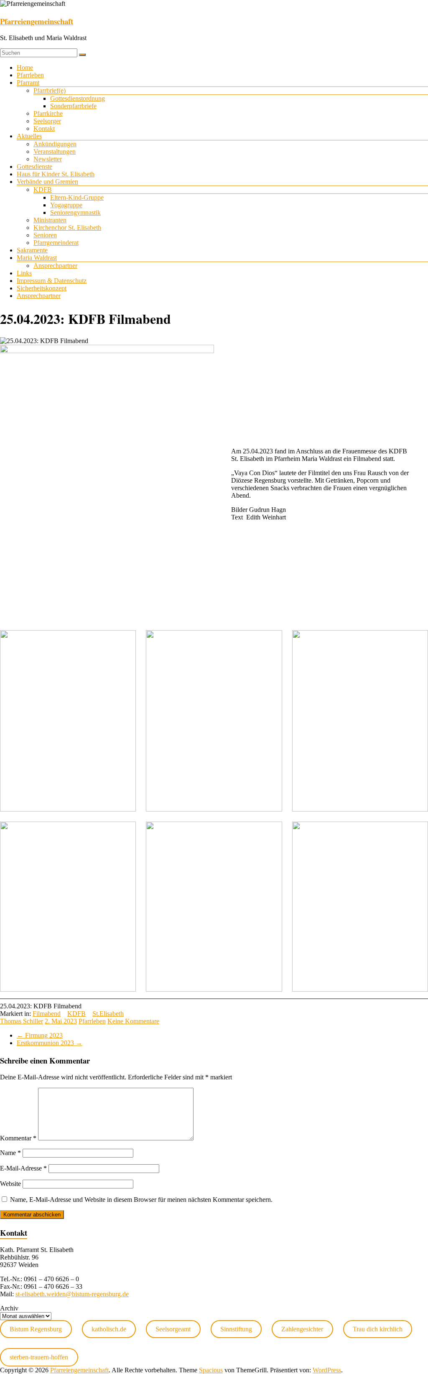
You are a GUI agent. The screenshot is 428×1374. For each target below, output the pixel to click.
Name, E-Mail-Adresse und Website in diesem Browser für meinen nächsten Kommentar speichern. (141, 1199)
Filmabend (47, 1013)
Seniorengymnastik (75, 212)
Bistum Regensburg (36, 1329)
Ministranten (49, 220)
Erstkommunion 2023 (49, 1042)
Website (10, 1183)
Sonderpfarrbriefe (73, 105)
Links (24, 273)
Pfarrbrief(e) (49, 90)
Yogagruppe (66, 205)
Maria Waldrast (37, 257)
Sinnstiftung (236, 1329)
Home (25, 67)
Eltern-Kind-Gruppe (77, 197)
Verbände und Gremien (47, 181)
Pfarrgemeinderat (56, 242)
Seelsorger (47, 121)
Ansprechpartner (55, 265)
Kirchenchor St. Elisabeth (67, 227)
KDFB (42, 189)
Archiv (9, 1308)
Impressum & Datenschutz (52, 280)
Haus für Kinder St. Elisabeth (55, 174)
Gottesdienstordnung (77, 98)
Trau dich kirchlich (378, 1329)
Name (10, 1152)
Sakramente (32, 250)
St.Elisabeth (108, 1013)
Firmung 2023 (40, 1035)
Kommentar (18, 1138)
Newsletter (47, 159)
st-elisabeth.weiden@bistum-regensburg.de (72, 1294)
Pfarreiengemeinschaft (36, 21)
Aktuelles (29, 136)
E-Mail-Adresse (23, 1168)
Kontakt (44, 128)
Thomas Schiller (21, 1021)
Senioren (45, 235)
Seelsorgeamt (173, 1329)
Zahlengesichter (302, 1329)
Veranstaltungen (54, 151)
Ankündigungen (54, 144)
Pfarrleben (30, 75)
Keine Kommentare (133, 1021)
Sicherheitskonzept (41, 288)
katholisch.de (109, 1329)
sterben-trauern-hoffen (39, 1357)
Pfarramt (28, 82)
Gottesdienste (34, 166)
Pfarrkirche (48, 113)
